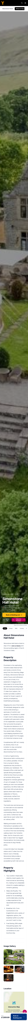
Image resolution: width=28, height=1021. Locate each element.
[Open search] (22, 3)
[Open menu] (25, 2)
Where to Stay (20, 8)
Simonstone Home (7, 8)
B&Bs (16, 628)
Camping (22, 628)
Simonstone (5, 594)
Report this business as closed (20, 625)
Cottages (11, 628)
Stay (12, 594)
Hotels (5, 628)
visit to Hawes (16, 646)
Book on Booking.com (13, 615)
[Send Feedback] (25, 1012)
